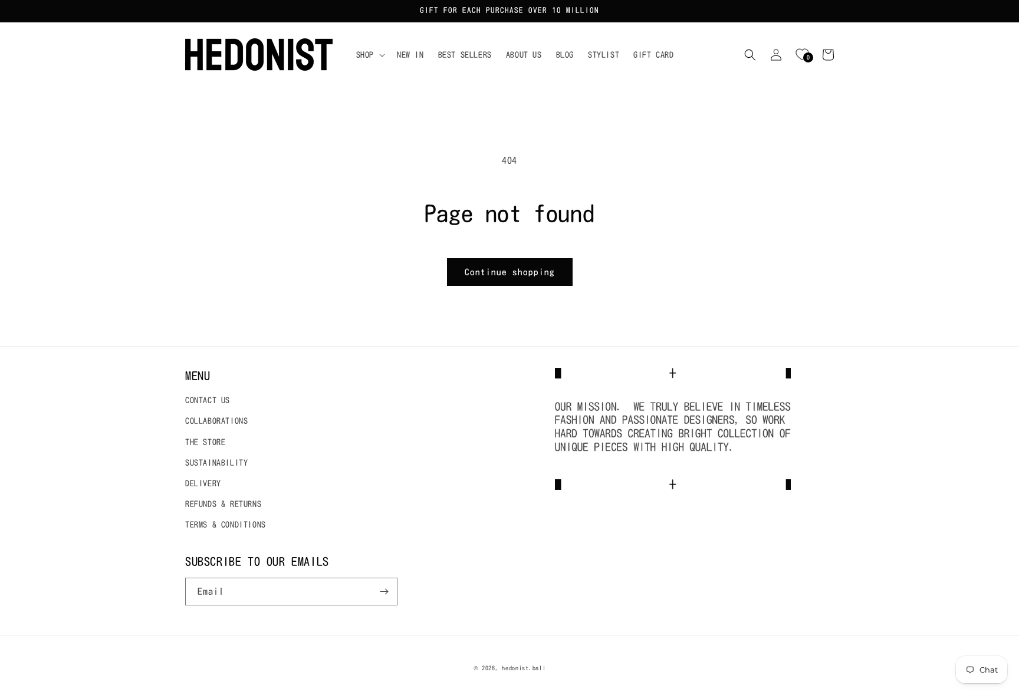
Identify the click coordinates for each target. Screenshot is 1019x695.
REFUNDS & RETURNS (223, 504)
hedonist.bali (523, 668)
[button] (369, 54)
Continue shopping (510, 272)
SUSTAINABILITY (216, 463)
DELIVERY (203, 483)
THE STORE (205, 442)
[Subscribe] (384, 591)
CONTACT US (207, 400)
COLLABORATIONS (216, 421)
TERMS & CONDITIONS (225, 525)
